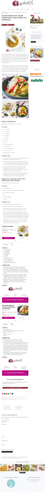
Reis (7, 399)
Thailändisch (12, 399)
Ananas (9, 398)
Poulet (5, 399)
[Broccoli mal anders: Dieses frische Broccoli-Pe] (33, 467)
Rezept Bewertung (5, 420)
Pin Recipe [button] (23, 238)
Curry (13, 398)
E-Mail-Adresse (5, 440)
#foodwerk (24, 300)
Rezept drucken (11, 24)
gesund (20, 398)
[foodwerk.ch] (22, 7)
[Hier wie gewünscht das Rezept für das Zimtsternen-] (41, 467)
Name (3, 436)
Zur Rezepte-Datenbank (35, 60)
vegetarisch (15, 399)
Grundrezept (22, 398)
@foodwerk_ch (15, 300)
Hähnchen (26, 398)
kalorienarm (3, 399)
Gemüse (18, 398)
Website (3, 444)
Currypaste (15, 398)
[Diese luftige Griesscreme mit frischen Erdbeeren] (11, 467)
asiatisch (11, 398)
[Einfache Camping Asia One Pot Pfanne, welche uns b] (3, 467)
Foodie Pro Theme (28, 493)
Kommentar (4, 424)
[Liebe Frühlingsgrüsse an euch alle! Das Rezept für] (26, 467)
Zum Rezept (5, 24)
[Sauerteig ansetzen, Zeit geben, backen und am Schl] (18, 467)
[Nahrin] (36, 80)
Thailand (9, 399)
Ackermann (6, 398)
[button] (2, 232)
